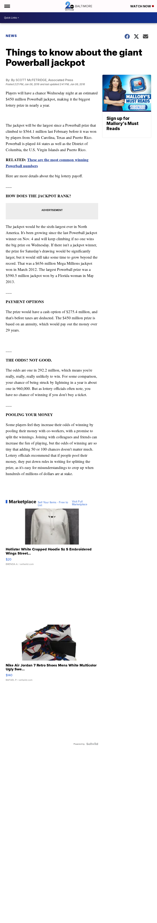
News (11, 36)
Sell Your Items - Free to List (53, 504)
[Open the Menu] (7, 6)
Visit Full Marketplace (79, 503)
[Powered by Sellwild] (92, 743)
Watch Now (141, 6)
